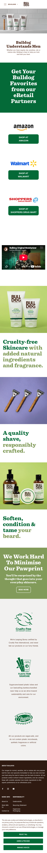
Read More (24, 590)
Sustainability (17, 801)
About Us (5, 801)
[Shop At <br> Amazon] (23, 122)
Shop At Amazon (23, 139)
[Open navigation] (5, 4)
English (12, 4)
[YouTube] (13, 789)
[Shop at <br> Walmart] (23, 158)
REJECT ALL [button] (23, 834)
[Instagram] (8, 789)
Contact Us (5, 811)
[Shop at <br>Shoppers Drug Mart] (23, 194)
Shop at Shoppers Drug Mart (24, 210)
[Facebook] (2, 789)
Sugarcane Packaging (16, 810)
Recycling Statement (19, 805)
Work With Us (5, 806)
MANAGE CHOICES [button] (23, 847)
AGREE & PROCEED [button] (23, 841)
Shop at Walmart (23, 175)
